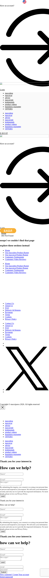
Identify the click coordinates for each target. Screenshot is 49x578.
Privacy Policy (11, 319)
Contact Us (9, 303)
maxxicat (8, 95)
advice (7, 98)
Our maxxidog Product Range (17, 253)
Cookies (8, 317)
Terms (7, 315)
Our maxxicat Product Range (16, 255)
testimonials (9, 102)
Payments (9, 312)
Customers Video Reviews (15, 259)
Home (3, 233)
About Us (9, 306)
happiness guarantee (13, 107)
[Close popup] (2, 408)
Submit (3, 572)
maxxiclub (9, 100)
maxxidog (9, 93)
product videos (11, 104)
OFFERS (9, 109)
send (3, 496)
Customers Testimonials (14, 257)
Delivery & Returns (13, 310)
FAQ (7, 308)
